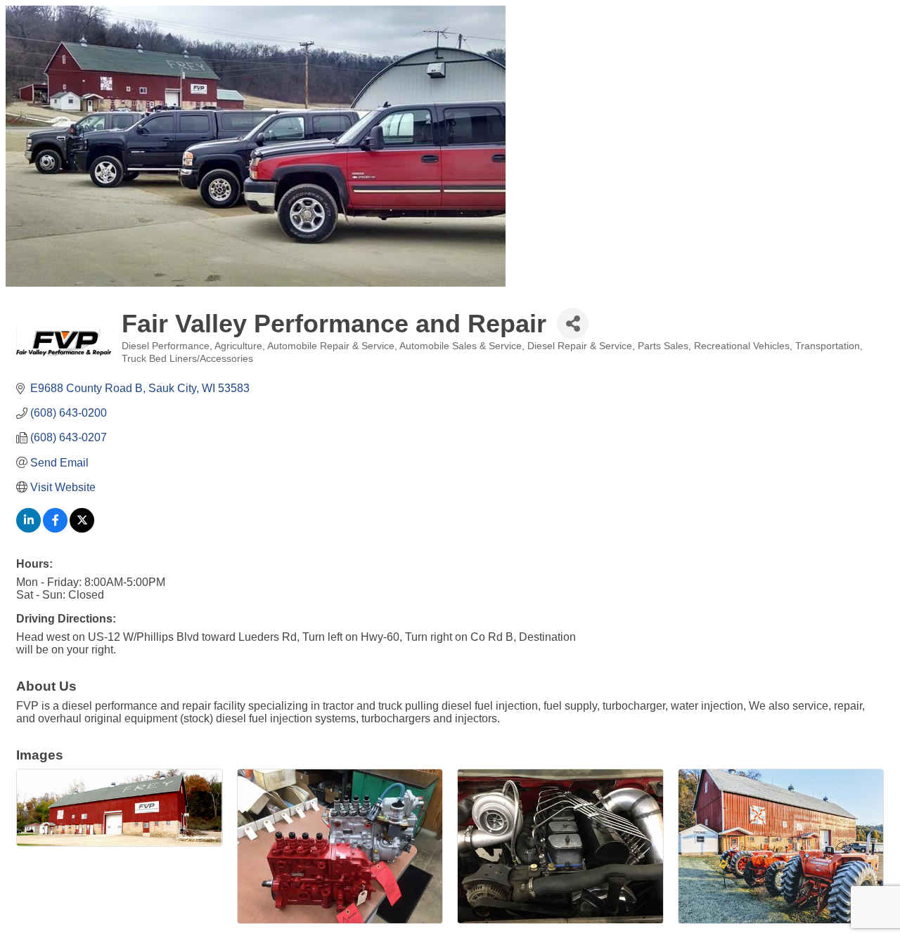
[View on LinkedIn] (28, 529)
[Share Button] (573, 323)
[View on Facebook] (55, 529)
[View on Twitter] (82, 529)
